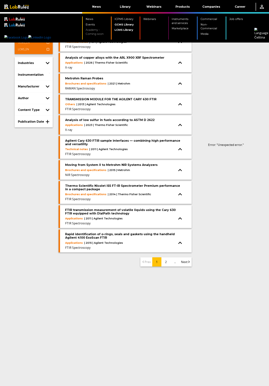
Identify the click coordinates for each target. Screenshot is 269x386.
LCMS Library (124, 30)
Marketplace (180, 28)
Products (182, 6)
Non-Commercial (209, 26)
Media (204, 34)
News (96, 6)
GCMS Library (124, 24)
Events (90, 24)
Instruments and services (180, 21)
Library (125, 6)
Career (240, 6)
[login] (262, 7)
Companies (211, 6)
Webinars (153, 6)
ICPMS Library (124, 19)
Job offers (236, 19)
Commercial (209, 19)
